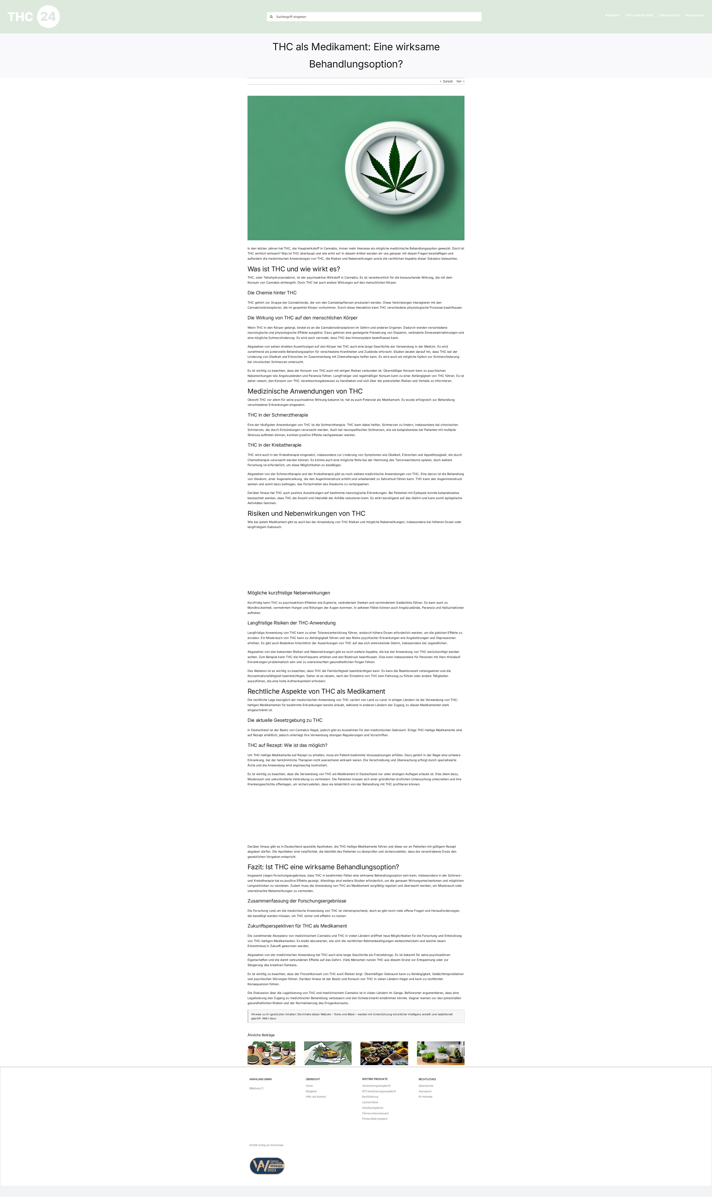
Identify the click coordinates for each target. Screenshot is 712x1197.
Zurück (448, 81)
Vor (459, 81)
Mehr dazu (269, 1018)
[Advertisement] (356, 559)
